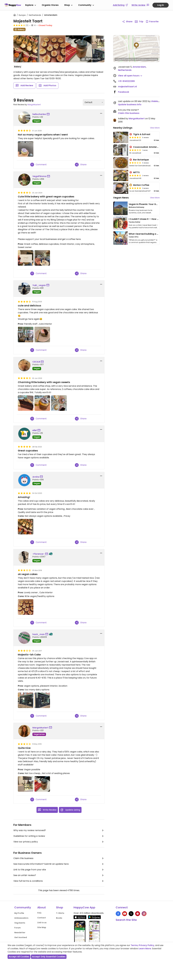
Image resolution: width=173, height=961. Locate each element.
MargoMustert (34, 104)
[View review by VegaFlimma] (24, 179)
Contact (41, 917)
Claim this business (23, 858)
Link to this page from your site (29, 869)
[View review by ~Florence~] (24, 557)
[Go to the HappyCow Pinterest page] (137, 913)
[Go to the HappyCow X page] (131, 913)
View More (155, 127)
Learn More (145, 948)
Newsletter (19, 932)
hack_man (38, 634)
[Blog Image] (120, 208)
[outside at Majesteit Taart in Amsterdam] (25, 700)
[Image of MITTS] (120, 175)
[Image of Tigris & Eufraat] (120, 137)
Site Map (41, 927)
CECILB (36, 361)
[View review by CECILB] (24, 365)
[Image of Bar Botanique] (120, 162)
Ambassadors (21, 918)
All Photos (93, 59)
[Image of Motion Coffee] (120, 188)
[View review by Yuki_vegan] (24, 288)
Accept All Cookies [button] (19, 956)
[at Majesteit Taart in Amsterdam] (25, 149)
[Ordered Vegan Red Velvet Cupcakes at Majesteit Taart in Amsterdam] (25, 607)
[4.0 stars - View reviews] (19, 25)
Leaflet (118, 59)
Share (129, 21)
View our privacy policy (25, 841)
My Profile (19, 913)
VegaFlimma (39, 176)
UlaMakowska (159, 101)
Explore (29, 5)
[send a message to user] (48, 114)
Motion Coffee (141, 185)
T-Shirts (60, 913)
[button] (136, 45)
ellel (34, 430)
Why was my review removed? (29, 830)
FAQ (39, 912)
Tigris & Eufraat (141, 134)
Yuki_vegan (39, 285)
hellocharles (39, 114)
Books (59, 918)
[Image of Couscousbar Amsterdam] (120, 150)
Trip (141, 21)
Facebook (123, 91)
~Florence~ (38, 553)
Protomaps (126, 59)
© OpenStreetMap (139, 59)
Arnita (35, 476)
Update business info (129, 104)
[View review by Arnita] (24, 480)
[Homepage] (12, 5)
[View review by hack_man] (24, 637)
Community (84, 5)
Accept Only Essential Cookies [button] (48, 956)
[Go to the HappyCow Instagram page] (144, 913)
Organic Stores (50, 5)
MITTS (136, 172)
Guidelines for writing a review (29, 836)
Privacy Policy (146, 945)
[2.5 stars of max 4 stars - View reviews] (135, 162)
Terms (134, 945)
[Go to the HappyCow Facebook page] (118, 913)
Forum (17, 927)
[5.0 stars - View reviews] (135, 188)
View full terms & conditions (28, 880)
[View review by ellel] (24, 433)
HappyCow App (84, 907)
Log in (160, 5)
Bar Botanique (141, 159)
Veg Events (19, 922)
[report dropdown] (101, 113)
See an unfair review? (24, 875)
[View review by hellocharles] (24, 117)
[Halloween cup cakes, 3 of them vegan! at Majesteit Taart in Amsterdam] (25, 526)
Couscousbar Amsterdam (147, 147)
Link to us (41, 922)
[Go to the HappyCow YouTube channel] (124, 913)
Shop (67, 5)
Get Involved (20, 937)
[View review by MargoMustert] (24, 730)
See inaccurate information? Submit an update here (41, 863)
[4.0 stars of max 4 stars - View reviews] (135, 137)
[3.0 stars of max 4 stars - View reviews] (135, 150)
